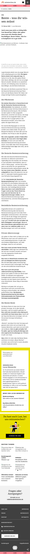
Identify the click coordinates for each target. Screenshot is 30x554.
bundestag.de (5, 543)
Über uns (4, 509)
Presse (3, 513)
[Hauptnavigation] (27, 2)
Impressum (25, 509)
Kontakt (4, 517)
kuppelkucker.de (24, 543)
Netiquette (25, 517)
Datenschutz (24, 513)
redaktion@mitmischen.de (15, 499)
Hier (2, 338)
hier (16, 146)
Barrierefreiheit (6, 522)
